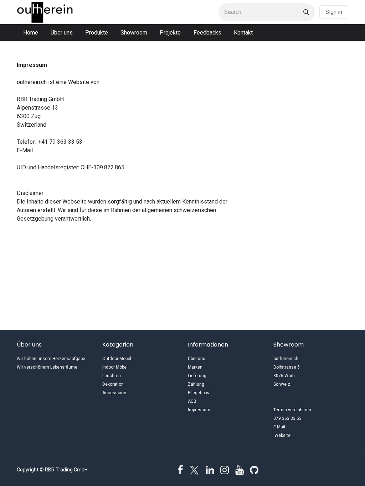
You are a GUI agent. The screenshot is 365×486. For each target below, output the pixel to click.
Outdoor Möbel (116, 358)
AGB (192, 401)
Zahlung (196, 384)
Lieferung (197, 375)
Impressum (199, 409)
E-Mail (25, 150)
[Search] (306, 12)
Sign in (333, 12)
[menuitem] (30, 33)
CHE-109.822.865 (102, 167)
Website (297, 435)
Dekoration (113, 384)
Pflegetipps (198, 392)
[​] (180, 470)
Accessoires (115, 392)
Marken (195, 367)
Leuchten (111, 375)
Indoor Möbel (115, 367)
